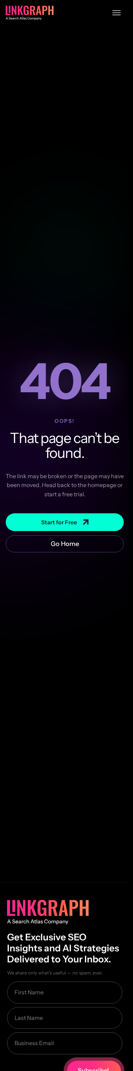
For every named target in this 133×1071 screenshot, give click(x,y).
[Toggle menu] (116, 12)
